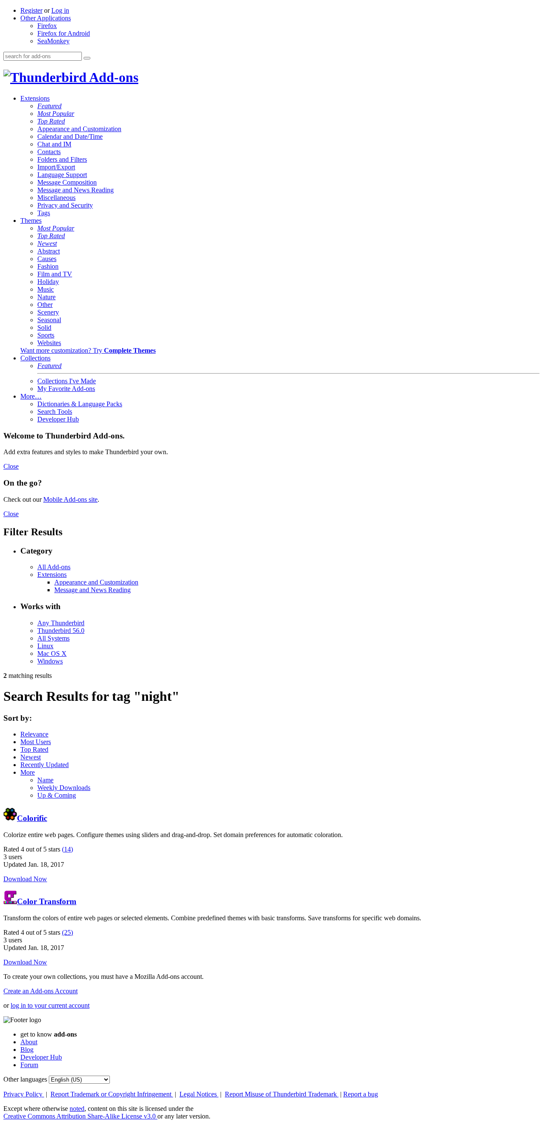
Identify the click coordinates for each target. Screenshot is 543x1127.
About (28, 1041)
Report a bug (360, 1094)
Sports (45, 335)
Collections (35, 358)
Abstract (48, 251)
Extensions (35, 98)
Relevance (34, 734)
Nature (46, 297)
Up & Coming (56, 795)
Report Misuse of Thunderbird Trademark (282, 1094)
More (27, 772)
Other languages (25, 1079)
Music (45, 289)
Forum (29, 1064)
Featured (49, 106)
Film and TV (54, 274)
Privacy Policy (23, 1094)
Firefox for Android (63, 33)
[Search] (87, 58)
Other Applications (45, 18)
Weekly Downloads (63, 787)
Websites (49, 342)
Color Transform (46, 901)
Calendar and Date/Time (70, 136)
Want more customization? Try (88, 350)
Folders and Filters (62, 159)
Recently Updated (44, 764)
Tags (43, 212)
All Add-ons (53, 567)
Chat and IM (54, 144)
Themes (31, 220)
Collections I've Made (66, 381)
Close (11, 466)
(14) (67, 849)
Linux (45, 645)
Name (45, 780)
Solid (44, 327)
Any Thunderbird (60, 623)
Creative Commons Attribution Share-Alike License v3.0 (80, 1116)
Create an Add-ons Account (40, 991)
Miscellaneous (56, 197)
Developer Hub (58, 419)
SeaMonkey (53, 41)
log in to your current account (50, 1005)
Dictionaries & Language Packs (79, 404)
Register (31, 10)
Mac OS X (52, 653)
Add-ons (112, 77)
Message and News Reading (75, 190)
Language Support (62, 174)
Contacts (49, 151)
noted (77, 1108)
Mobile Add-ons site (70, 499)
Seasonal (49, 319)
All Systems (53, 638)
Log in (60, 10)
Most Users (35, 741)
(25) (67, 932)
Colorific (32, 818)
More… (31, 396)
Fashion (48, 266)
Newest (47, 243)
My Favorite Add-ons (66, 388)
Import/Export (56, 167)
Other (45, 304)
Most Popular (55, 113)
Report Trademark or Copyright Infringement (111, 1094)
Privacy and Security (65, 205)
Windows (50, 661)
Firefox (47, 25)
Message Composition (67, 182)
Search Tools (54, 411)
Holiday (48, 281)
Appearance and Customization (79, 128)
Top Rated (51, 121)
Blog (27, 1049)
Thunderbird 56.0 (60, 630)
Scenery (48, 312)
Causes (46, 258)
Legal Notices (198, 1094)
